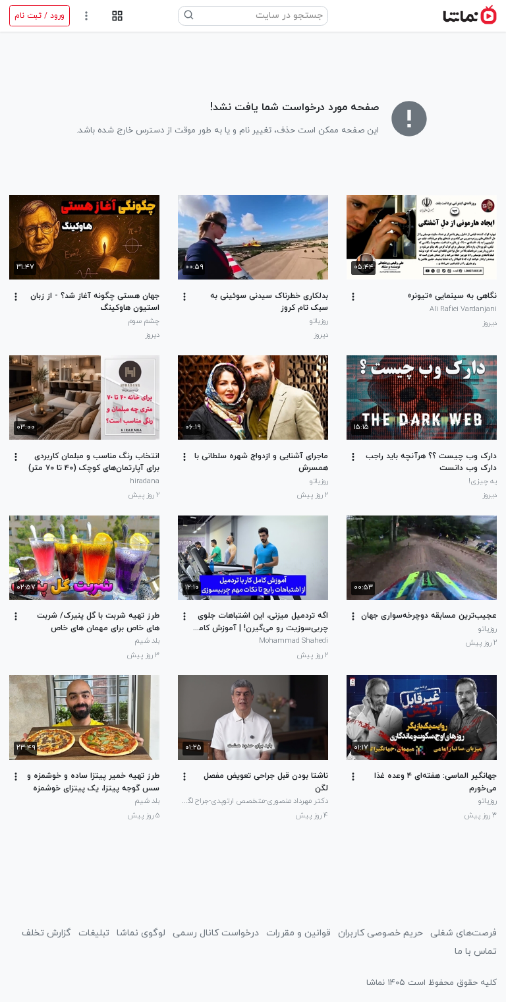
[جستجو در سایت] (189, 16)
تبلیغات (93, 933)
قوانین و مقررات (298, 933)
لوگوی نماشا (141, 933)
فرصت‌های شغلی (463, 933)
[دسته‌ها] (117, 16)
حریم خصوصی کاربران (380, 933)
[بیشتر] (353, 296)
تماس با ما (476, 951)
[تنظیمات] (86, 16)
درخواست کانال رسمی (216, 933)
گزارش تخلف (46, 933)
